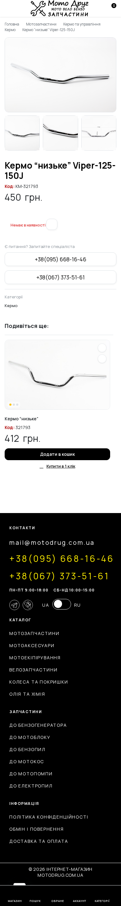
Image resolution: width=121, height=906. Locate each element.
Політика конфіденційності (48, 817)
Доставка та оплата (38, 841)
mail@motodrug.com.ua (52, 542)
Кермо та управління (81, 24)
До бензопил (27, 749)
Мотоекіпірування (35, 658)
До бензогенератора (38, 725)
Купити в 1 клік (61, 466)
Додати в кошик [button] (57, 454)
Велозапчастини (33, 670)
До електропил (31, 786)
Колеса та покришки (38, 682)
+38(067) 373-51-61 (60, 277)
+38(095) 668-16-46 (60, 259)
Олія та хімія (27, 694)
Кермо (10, 29)
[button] (7, 215)
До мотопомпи (31, 774)
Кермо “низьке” (21, 419)
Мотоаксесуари (32, 645)
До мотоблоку (30, 737)
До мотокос (26, 761)
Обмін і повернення (36, 829)
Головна (12, 24)
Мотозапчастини (41, 24)
